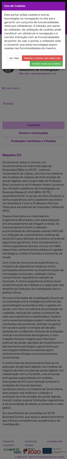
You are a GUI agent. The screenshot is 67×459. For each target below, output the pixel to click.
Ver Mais (14, 58)
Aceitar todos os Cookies (46, 63)
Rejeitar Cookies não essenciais (42, 58)
